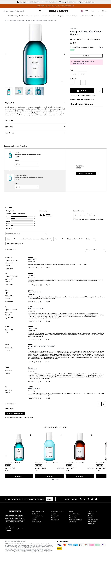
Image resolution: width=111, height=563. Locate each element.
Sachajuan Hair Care (24, 20)
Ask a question (96, 39)
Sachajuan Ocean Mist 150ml (13, 462)
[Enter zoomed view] (62, 81)
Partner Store (91, 523)
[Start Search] (40, 11)
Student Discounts (93, 519)
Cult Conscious (55, 519)
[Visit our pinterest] (96, 499)
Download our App (56, 515)
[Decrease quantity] (72, 82)
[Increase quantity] (83, 82)
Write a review (86, 39)
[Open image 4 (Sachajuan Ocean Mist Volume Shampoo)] (39, 91)
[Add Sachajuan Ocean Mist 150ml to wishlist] (30, 435)
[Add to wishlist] (99, 90)
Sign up (49, 499)
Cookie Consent (9, 527)
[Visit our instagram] (88, 499)
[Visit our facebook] (81, 499)
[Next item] (105, 456)
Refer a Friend (92, 521)
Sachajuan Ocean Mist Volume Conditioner (47, 462)
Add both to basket (86, 173)
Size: (71, 70)
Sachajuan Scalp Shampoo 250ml (75, 462)
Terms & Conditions (74, 513)
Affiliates (90, 517)
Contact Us (35, 513)
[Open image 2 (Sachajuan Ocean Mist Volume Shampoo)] (19, 91)
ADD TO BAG (18, 476)
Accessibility (72, 521)
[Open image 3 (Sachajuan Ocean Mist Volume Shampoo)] (29, 91)
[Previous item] (6, 456)
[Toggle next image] (64, 54)
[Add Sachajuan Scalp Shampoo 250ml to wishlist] (91, 435)
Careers (53, 517)
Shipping (34, 517)
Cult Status (91, 513)
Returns (34, 519)
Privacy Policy (73, 515)
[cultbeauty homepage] (58, 11)
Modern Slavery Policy (75, 519)
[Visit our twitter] (85, 499)
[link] (95, 11)
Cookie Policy (73, 517)
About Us (53, 513)
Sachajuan (13, 20)
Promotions (91, 515)
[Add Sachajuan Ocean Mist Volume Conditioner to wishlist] (61, 435)
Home (6, 20)
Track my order (36, 521)
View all (100, 47)
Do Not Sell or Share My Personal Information (14, 529)
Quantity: (73, 78)
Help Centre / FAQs (37, 515)
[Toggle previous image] (6, 54)
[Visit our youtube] (92, 499)
